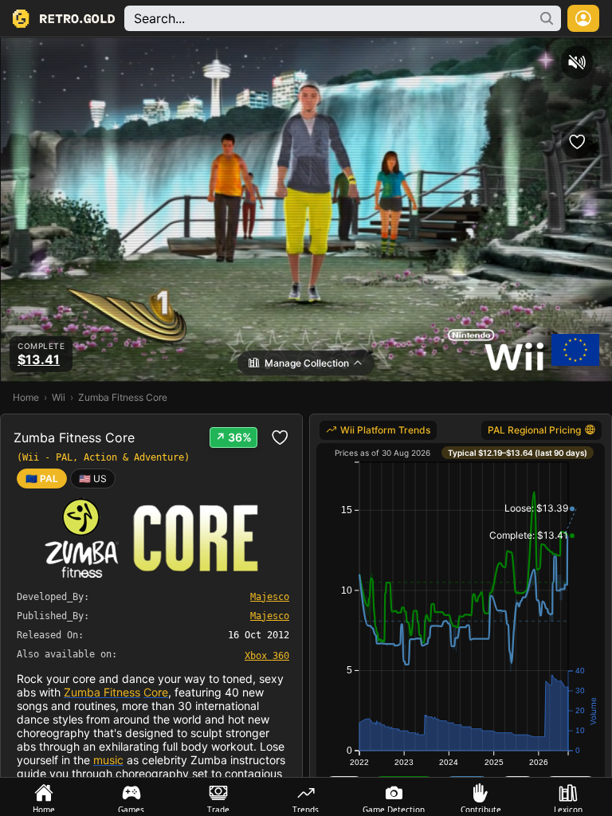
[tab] (44, 797)
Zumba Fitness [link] (102, 692)
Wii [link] (58, 397)
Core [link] (155, 692)
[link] (93, 478)
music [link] (108, 760)
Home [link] (26, 397)
